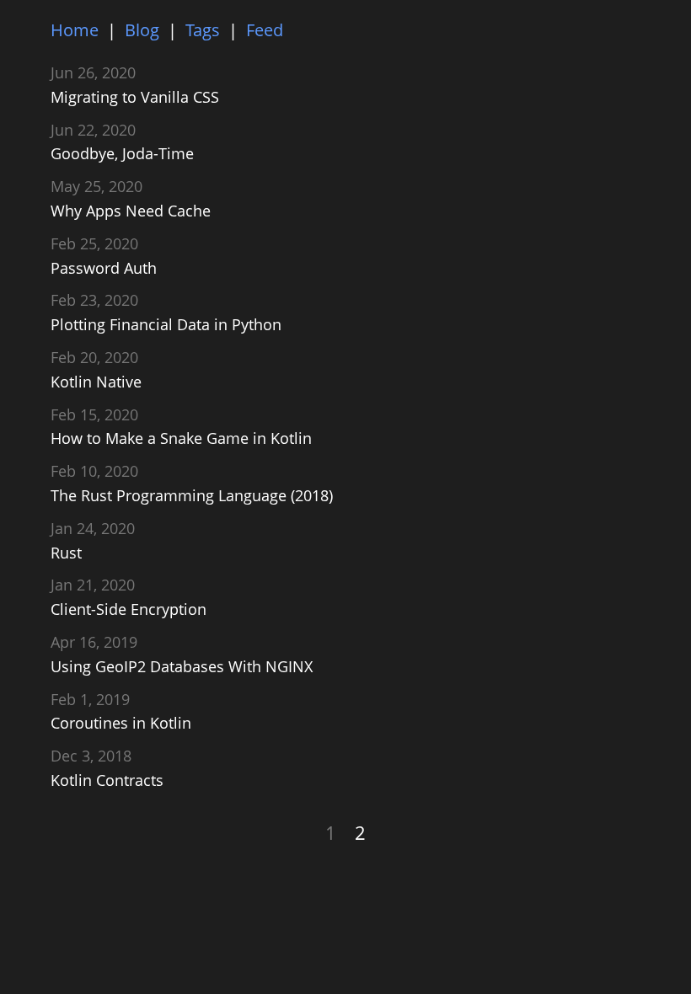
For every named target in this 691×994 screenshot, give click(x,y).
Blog (142, 30)
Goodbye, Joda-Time (122, 153)
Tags (202, 30)
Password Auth (104, 268)
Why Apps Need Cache (131, 210)
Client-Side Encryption (128, 609)
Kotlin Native (96, 381)
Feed (264, 30)
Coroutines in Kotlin (121, 723)
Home (75, 30)
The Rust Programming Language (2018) (192, 495)
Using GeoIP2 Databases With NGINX (182, 666)
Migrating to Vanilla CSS (135, 97)
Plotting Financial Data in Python (166, 324)
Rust (66, 552)
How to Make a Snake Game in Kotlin (181, 438)
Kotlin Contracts (107, 780)
